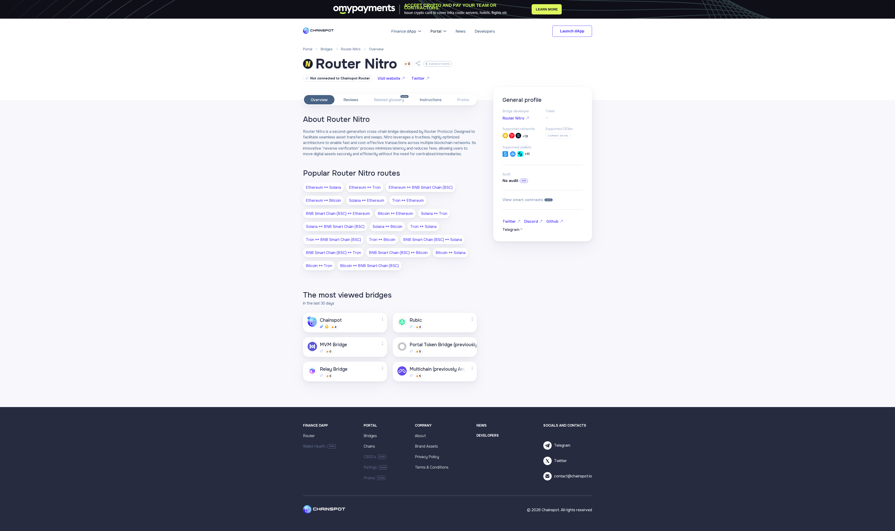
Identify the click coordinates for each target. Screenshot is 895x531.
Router (309, 435)
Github (552, 221)
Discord (531, 221)
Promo (463, 99)
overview (376, 49)
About (420, 435)
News (460, 31)
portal (307, 49)
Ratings (370, 467)
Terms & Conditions (431, 467)
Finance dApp (403, 31)
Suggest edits (439, 64)
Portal (435, 31)
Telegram (562, 445)
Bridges (370, 435)
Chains (369, 446)
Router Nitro (513, 118)
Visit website (389, 78)
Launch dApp (572, 31)
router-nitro (351, 49)
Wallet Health (314, 446)
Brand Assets (426, 446)
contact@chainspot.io (573, 476)
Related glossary (389, 99)
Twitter (418, 78)
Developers (485, 31)
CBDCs (370, 456)
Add (523, 181)
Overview (319, 99)
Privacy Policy (427, 456)
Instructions (430, 99)
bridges (327, 49)
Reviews (351, 99)
